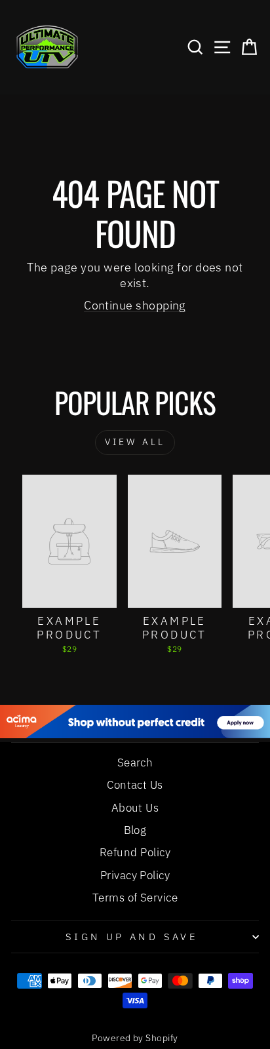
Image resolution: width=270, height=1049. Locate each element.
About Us (135, 808)
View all (135, 442)
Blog (135, 830)
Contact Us (135, 785)
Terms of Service (135, 897)
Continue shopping (135, 305)
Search (135, 762)
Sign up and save (132, 936)
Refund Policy (135, 852)
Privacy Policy (135, 875)
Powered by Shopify (135, 1038)
